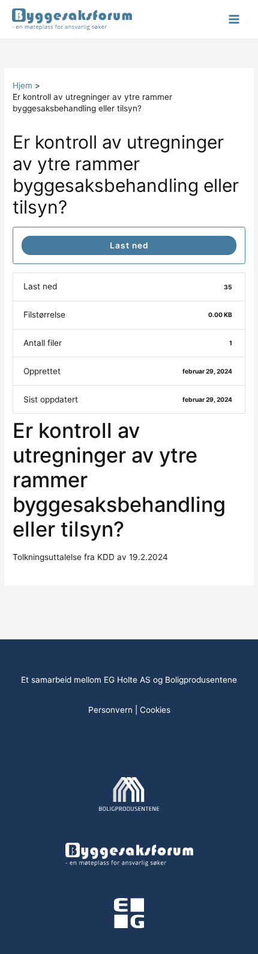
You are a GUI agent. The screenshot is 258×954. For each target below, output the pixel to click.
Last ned (129, 245)
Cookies (155, 710)
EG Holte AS (127, 680)
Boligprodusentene (201, 680)
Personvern (110, 710)
